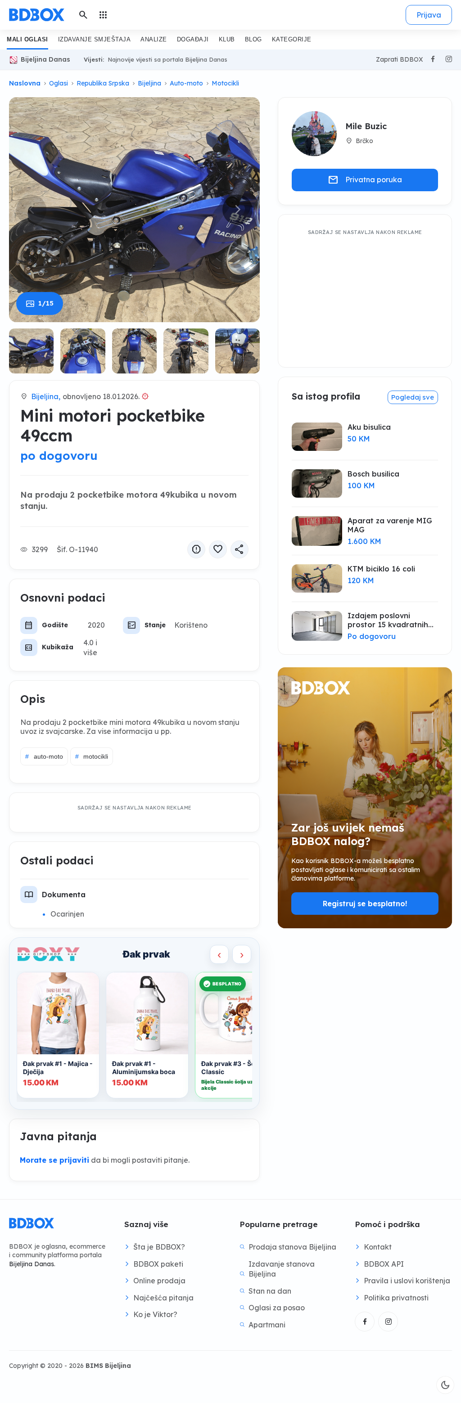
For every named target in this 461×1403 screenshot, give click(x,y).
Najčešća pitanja (163, 1297)
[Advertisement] (365, 294)
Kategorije (292, 39)
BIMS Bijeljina (108, 1366)
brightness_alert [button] (145, 396)
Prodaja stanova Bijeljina (292, 1246)
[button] (237, 209)
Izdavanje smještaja (94, 39)
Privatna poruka (365, 180)
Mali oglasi (27, 39)
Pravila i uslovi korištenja (407, 1280)
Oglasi (58, 83)
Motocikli (225, 83)
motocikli (91, 756)
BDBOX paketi (158, 1263)
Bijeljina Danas (45, 59)
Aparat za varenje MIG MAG (390, 525)
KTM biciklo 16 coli (381, 568)
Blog (253, 39)
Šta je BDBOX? (159, 1246)
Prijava (428, 14)
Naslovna (25, 83)
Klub (227, 39)
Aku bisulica (369, 427)
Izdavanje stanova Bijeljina (282, 1268)
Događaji (193, 39)
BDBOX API (384, 1263)
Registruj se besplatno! (365, 903)
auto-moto (44, 756)
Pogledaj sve (412, 397)
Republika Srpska (103, 83)
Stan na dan (270, 1290)
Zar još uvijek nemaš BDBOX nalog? (347, 834)
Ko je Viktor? (155, 1314)
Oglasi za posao (277, 1307)
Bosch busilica (373, 473)
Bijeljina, (45, 396)
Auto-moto (186, 83)
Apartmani (267, 1324)
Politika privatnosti (396, 1297)
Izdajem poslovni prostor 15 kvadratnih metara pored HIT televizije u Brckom (388, 620)
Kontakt (378, 1246)
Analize (153, 39)
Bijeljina (149, 83)
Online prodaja (159, 1280)
